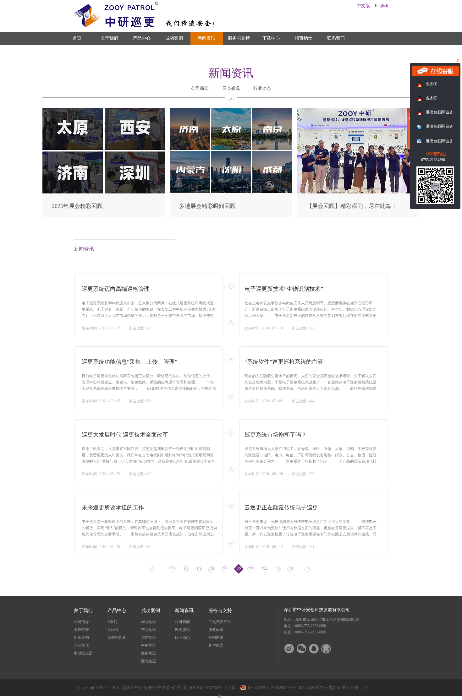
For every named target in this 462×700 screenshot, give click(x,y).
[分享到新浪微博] (293, 649)
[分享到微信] (305, 649)
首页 (77, 38)
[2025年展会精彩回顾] (103, 110)
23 (251, 569)
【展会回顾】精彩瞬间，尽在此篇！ (351, 206)
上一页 (153, 569)
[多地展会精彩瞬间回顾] (231, 110)
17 (172, 569)
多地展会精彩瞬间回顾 (207, 206)
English (381, 5)
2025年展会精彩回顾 (77, 206)
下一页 (307, 569)
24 (264, 569)
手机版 (229, 688)
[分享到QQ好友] (318, 649)
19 (198, 569)
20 (212, 569)
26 (291, 569)
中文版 (363, 5)
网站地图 (305, 688)
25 (277, 569)
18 (185, 569)
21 (225, 569)
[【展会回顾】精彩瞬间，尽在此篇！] (358, 110)
